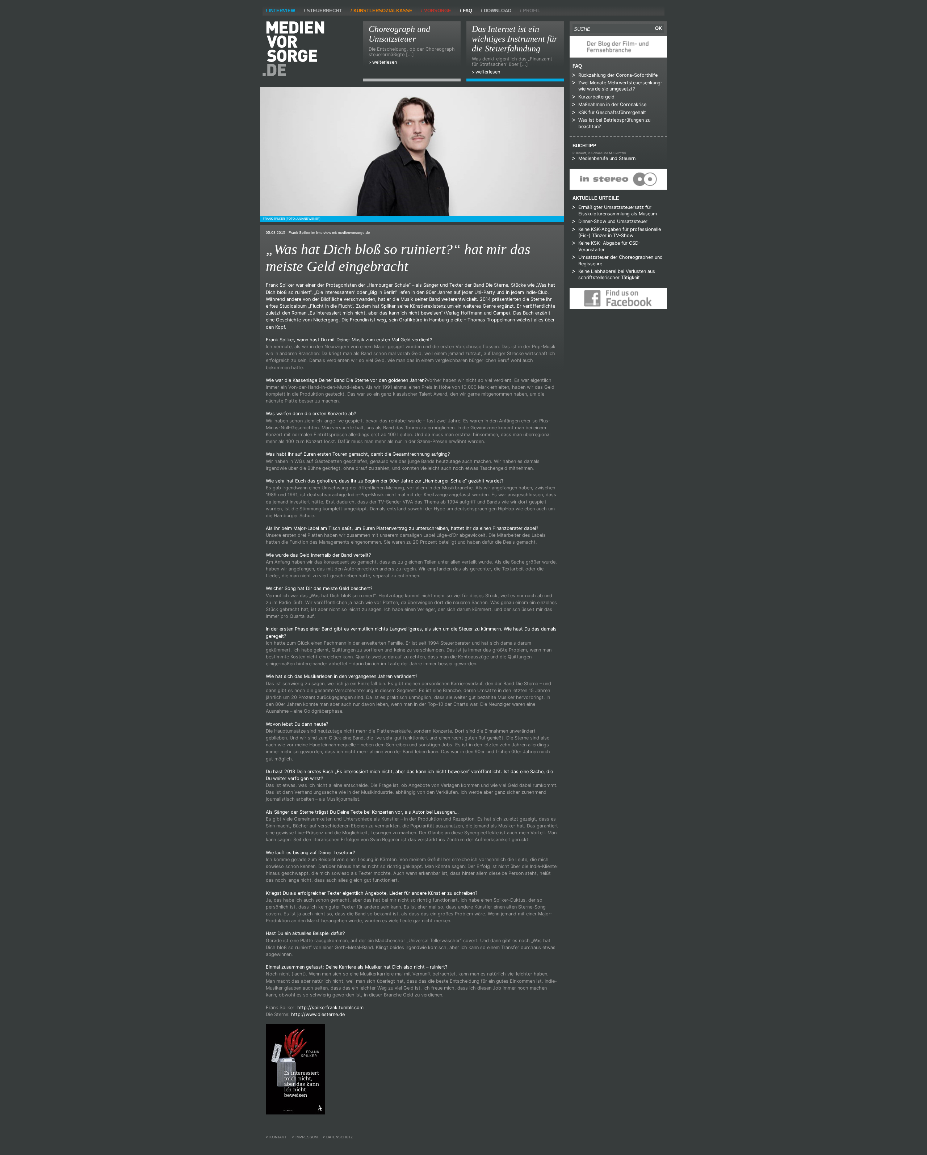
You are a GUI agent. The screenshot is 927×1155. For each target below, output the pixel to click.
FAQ (467, 10)
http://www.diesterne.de (318, 1014)
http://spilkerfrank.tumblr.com (330, 1007)
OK (658, 28)
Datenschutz (339, 1137)
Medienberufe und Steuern (607, 158)
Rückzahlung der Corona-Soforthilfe (618, 75)
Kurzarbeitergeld (596, 97)
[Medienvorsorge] (293, 48)
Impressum (306, 1137)
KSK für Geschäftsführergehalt (612, 112)
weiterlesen (384, 62)
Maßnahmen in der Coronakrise (612, 104)
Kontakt (277, 1137)
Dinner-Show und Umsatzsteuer (612, 221)
